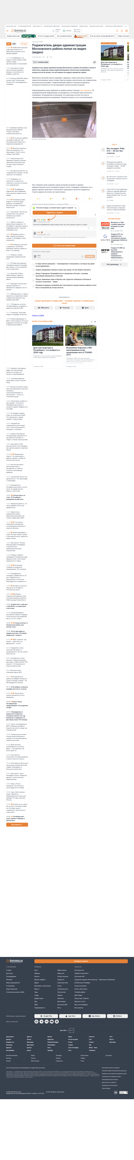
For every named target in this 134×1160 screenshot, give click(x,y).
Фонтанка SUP (11, 26)
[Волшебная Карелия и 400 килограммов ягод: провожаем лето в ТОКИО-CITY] (80, 335)
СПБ (13, 44)
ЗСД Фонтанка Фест (96, 26)
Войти (39, 257)
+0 (88, 228)
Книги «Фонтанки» (81, 989)
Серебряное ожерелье (52, 26)
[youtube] (52, 1022)
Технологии (61, 992)
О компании (10, 986)
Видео (36, 983)
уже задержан (85, 90)
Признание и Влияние (69, 26)
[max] (36, 1022)
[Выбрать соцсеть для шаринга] (94, 62)
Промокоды (114, 219)
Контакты (9, 973)
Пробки (67, 31)
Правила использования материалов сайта (114, 1073)
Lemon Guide (83, 26)
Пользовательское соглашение (110, 1067)
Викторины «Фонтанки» (42, 986)
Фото (59, 1008)
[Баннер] (28, 36)
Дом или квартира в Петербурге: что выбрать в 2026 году (46, 350)
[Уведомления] (121, 31)
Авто (36, 970)
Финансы (60, 998)
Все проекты (79, 1008)
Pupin (38, 219)
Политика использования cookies (111, 1076)
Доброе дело (38, 998)
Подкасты (60, 980)
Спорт (59, 986)
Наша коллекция (80, 986)
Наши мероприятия (13, 983)
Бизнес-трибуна (39, 980)
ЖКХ (36, 1005)
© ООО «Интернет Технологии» (55, 1092)
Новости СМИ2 (38, 315)
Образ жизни (61, 970)
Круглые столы (80, 1001)
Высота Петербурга (81, 1005)
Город (36, 995)
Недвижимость (39, 1008)
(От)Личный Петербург (82, 983)
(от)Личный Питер (24, 26)
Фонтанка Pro (79, 970)
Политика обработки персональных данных (114, 1070)
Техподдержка (11, 976)
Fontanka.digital (80, 992)
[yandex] (57, 1022)
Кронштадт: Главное (82, 998)
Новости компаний (42, 321)
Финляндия (61, 1001)
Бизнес (36, 976)
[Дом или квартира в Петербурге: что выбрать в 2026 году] (47, 335)
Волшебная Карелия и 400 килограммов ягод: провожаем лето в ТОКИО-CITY (79, 351)
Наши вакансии (11, 989)
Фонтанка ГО (37, 26)
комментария (42, 62)
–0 (94, 228)
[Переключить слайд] (128, 53)
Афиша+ (37, 973)
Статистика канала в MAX (15, 992)
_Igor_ (38, 232)
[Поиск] (117, 31)
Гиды (36, 992)
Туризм (59, 995)
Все (8, 44)
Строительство (62, 989)
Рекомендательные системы (110, 1079)
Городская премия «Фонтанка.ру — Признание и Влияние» (95, 980)
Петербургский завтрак (114, 26)
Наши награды (106, 1088)
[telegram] (41, 1022)
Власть (36, 989)
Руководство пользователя (109, 1085)
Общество (60, 973)
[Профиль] (126, 31)
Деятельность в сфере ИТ (109, 1082)
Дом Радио (78, 995)
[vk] (47, 1022)
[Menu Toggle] (7, 31)
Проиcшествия (62, 983)
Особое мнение (62, 976)
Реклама (9, 980)
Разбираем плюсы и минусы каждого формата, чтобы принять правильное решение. (47, 356)
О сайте (8, 970)
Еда (35, 1001)
